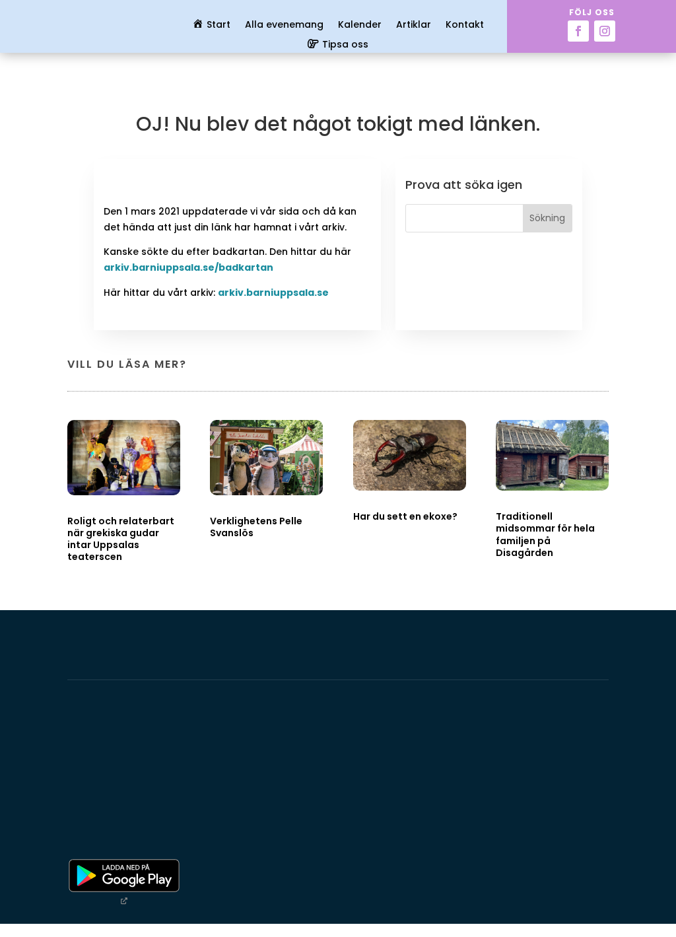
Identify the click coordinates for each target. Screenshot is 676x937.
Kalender (360, 25)
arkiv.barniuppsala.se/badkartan (188, 267)
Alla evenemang (284, 25)
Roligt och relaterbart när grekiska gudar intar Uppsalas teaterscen (120, 539)
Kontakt (465, 25)
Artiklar (413, 25)
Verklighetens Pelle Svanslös (256, 526)
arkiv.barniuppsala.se (273, 292)
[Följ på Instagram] (604, 31)
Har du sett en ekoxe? (405, 516)
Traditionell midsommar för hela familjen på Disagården (545, 534)
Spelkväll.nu (63, 833)
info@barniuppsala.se (530, 832)
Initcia (94, 784)
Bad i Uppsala (120, 816)
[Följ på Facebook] (578, 31)
